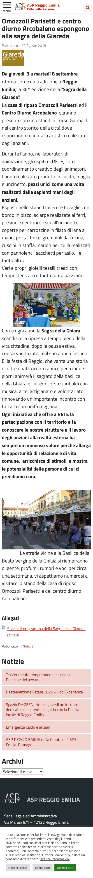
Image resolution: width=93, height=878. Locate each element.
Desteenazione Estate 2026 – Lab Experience (44, 692)
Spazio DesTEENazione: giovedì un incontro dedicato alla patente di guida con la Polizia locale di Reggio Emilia (43, 709)
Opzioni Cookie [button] (17, 868)
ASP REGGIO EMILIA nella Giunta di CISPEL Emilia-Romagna (42, 742)
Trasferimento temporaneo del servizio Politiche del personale (39, 677)
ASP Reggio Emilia (43, 5)
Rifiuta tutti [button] (42, 868)
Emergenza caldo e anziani (28, 727)
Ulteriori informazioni (55, 859)
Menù (7, 10)
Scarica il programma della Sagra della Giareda (46, 628)
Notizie (28, 646)
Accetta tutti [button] (65, 868)
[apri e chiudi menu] (6, 4)
